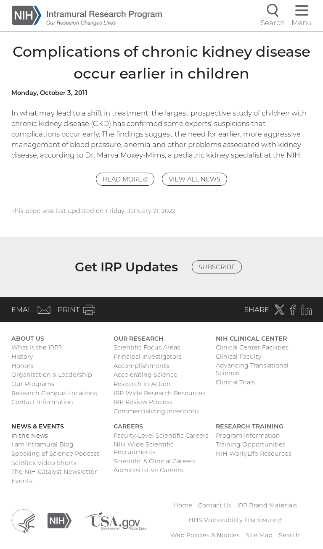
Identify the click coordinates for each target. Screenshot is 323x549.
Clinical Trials (235, 382)
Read (128, 181)
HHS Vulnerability (235, 520)
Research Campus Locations (54, 393)
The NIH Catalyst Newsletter (54, 471)
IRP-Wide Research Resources (159, 393)
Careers (128, 426)
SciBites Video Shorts (44, 463)
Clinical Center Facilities (252, 347)
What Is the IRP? (36, 347)
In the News (29, 435)
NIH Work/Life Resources (253, 453)
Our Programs (32, 384)
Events (21, 481)
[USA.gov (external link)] (115, 520)
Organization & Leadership (51, 374)
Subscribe (217, 267)
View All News (194, 179)
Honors (22, 366)
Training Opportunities (251, 444)
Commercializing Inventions (156, 411)
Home (182, 505)
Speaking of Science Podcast (55, 453)
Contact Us (214, 505)
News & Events (37, 426)
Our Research (139, 338)
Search (289, 535)
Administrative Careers (148, 470)
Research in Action (142, 384)
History (22, 356)
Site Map (259, 535)
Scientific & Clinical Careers (155, 461)
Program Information (248, 435)
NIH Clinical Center (251, 338)
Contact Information (42, 402)
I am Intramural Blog (42, 444)
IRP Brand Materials (267, 505)
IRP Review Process (143, 402)
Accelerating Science (145, 374)
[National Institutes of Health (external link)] (59, 520)
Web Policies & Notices (205, 535)
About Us (27, 338)
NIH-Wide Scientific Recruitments (144, 448)
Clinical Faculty (239, 356)
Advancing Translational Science (252, 369)
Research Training (249, 426)
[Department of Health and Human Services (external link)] (23, 520)
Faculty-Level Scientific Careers (161, 435)
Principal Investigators (148, 356)
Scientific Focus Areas (147, 347)
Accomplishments (141, 366)
